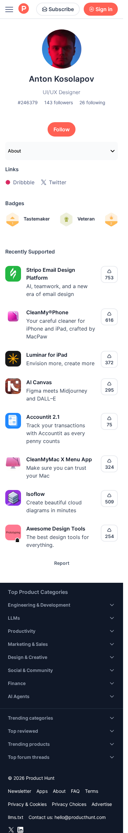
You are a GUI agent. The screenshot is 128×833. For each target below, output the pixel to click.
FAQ (75, 791)
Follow (61, 129)
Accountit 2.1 (43, 417)
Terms (91, 791)
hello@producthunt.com (80, 817)
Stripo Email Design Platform (50, 274)
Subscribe (61, 9)
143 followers (58, 102)
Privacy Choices (69, 804)
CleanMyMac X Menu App (59, 459)
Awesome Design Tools (55, 528)
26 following (92, 102)
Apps (42, 791)
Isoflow (35, 494)
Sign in (104, 9)
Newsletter (19, 791)
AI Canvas (39, 382)
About (14, 151)
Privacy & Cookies (27, 804)
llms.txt (15, 817)
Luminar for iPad (46, 354)
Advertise (102, 804)
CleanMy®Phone (47, 312)
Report (61, 563)
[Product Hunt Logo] (23, 9)
